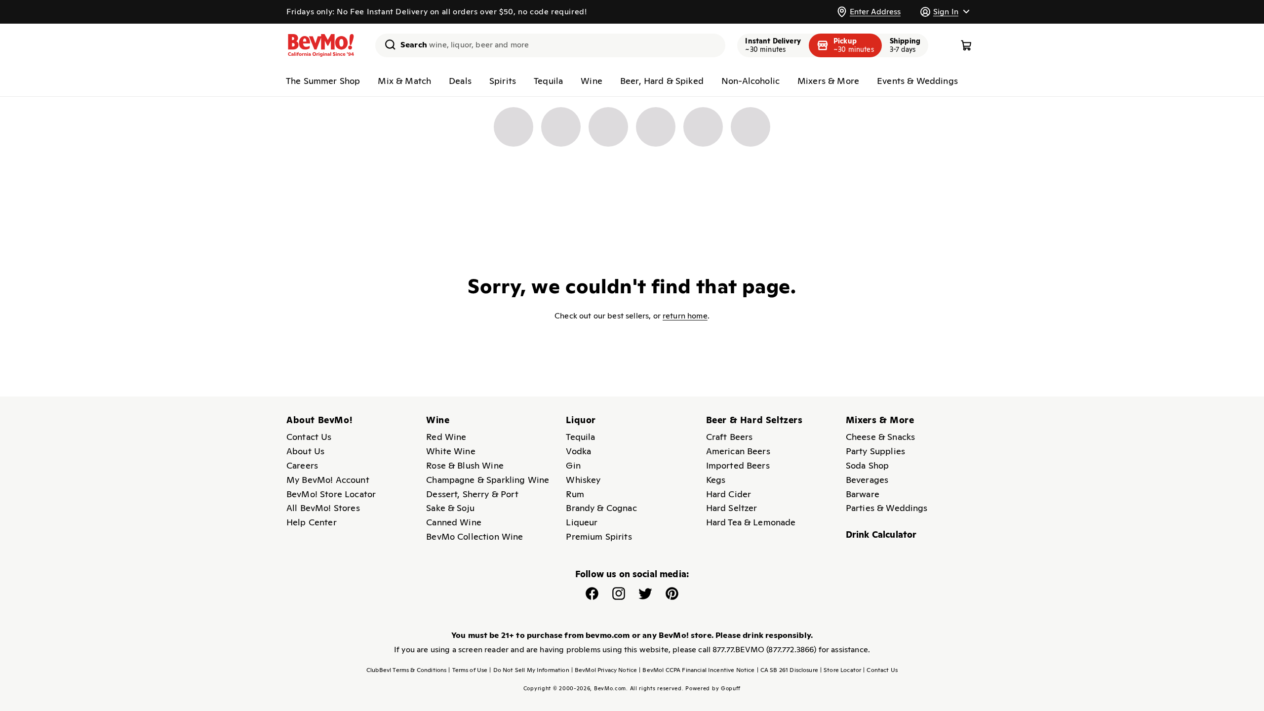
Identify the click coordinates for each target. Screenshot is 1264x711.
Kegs (716, 479)
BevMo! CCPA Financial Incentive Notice (696, 670)
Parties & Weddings (887, 508)
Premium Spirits (599, 536)
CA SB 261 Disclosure (787, 670)
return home (685, 316)
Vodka (578, 451)
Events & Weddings (917, 80)
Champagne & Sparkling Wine (487, 479)
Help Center (311, 522)
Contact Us (309, 436)
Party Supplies (875, 451)
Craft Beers (729, 436)
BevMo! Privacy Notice (604, 670)
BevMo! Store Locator (331, 494)
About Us (305, 451)
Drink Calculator (881, 534)
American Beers (738, 451)
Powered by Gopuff (713, 688)
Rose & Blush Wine (465, 465)
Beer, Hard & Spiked (662, 80)
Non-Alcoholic (750, 80)
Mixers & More (828, 80)
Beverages (867, 479)
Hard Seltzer (731, 508)
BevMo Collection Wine (474, 536)
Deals (460, 80)
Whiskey (583, 479)
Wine (591, 80)
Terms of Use (467, 670)
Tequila (548, 80)
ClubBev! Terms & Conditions (406, 670)
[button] (944, 11)
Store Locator (840, 670)
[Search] (386, 44)
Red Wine (446, 436)
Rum (575, 494)
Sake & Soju (450, 508)
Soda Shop (867, 465)
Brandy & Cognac (601, 508)
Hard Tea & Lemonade (751, 522)
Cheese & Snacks (880, 436)
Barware (862, 494)
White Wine (450, 451)
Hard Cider (728, 494)
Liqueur (581, 522)
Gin (573, 465)
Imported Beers (738, 465)
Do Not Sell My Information (529, 670)
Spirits (502, 80)
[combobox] (550, 45)
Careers (302, 465)
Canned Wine (453, 522)
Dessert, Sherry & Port (472, 494)
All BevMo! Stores (323, 508)
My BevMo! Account (327, 479)
